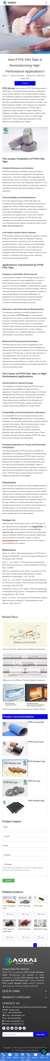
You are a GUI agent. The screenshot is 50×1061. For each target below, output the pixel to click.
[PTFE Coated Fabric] (15, 748)
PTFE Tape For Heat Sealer (8, 930)
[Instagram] (16, 1028)
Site (27, 78)
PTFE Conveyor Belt (36, 722)
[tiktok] (24, 1028)
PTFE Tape (38, 906)
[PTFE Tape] (40, 900)
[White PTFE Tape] (40, 923)
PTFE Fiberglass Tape (36, 761)
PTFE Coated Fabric (36, 742)
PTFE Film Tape (34, 781)
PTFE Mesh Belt (21, 980)
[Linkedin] (7, 1028)
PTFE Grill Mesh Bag (36, 801)
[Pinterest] (20, 1028)
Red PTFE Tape (24, 929)
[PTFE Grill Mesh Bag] (15, 807)
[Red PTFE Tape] (24, 923)
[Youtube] (11, 1028)
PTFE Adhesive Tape (30, 978)
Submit (8, 881)
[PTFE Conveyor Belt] (15, 729)
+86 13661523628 (14, 1018)
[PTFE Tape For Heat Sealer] (9, 923)
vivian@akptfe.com (18, 1015)
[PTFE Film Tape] (15, 792)
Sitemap (35, 1050)
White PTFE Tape (40, 929)
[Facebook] (3, 1028)
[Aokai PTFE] (20, 961)
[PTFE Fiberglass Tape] (15, 772)
